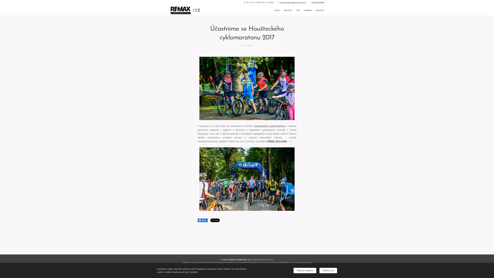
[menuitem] (278, 10)
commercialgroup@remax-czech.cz (292, 2)
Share (204, 220)
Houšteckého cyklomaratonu (270, 126)
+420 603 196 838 (317, 2)
